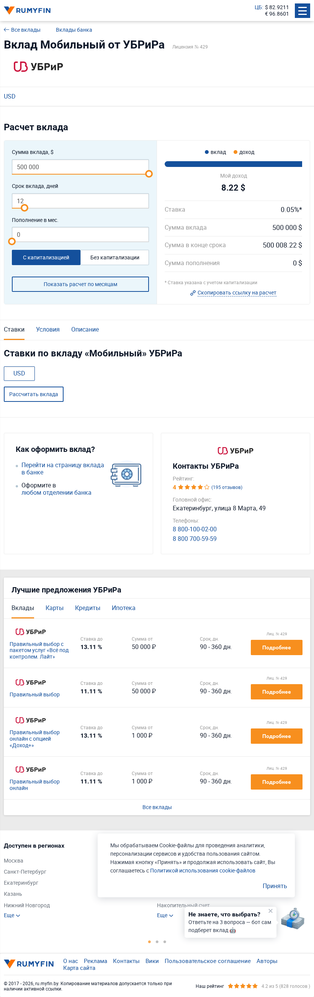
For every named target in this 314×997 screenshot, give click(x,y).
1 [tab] (149, 941)
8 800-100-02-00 (195, 529)
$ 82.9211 (277, 7)
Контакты (126, 960)
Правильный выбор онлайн (35, 785)
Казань (13, 894)
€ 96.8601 (277, 14)
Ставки (14, 329)
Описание (85, 329)
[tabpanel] (76, 880)
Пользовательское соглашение (208, 960)
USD (10, 96)
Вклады (22, 608)
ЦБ (258, 7)
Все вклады (26, 30)
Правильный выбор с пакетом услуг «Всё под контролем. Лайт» (39, 650)
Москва (13, 861)
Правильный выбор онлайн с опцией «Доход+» (35, 738)
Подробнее (276, 647)
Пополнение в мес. (35, 220)
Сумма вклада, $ (33, 152)
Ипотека (124, 608)
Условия (48, 329)
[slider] (149, 174)
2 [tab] (157, 941)
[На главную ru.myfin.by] (29, 964)
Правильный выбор (35, 694)
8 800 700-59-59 (195, 538)
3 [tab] (164, 941)
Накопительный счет (183, 905)
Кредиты (87, 608)
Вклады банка (74, 30)
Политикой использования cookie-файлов (202, 870)
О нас (70, 960)
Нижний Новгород (27, 905)
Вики (152, 960)
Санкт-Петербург (25, 872)
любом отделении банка (56, 492)
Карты (55, 608)
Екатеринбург (21, 883)
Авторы (267, 960)
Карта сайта (79, 967)
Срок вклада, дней (35, 186)
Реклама (95, 960)
